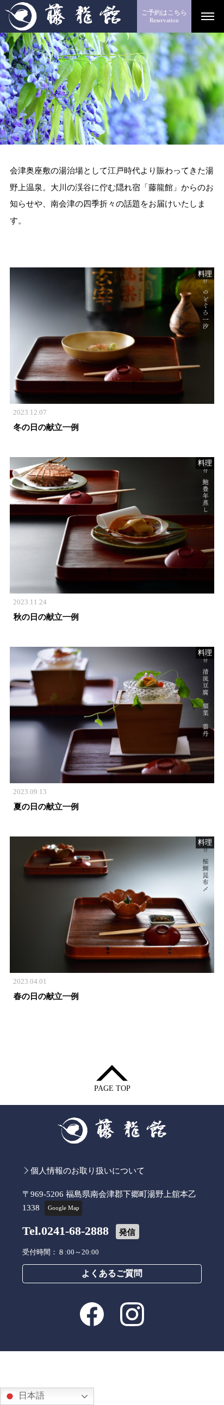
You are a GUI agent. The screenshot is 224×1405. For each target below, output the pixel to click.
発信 (127, 1232)
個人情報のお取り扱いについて (87, 1170)
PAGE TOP (112, 1088)
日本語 (30, 1395)
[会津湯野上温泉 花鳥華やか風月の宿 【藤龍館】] (68, 16)
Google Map (63, 1207)
